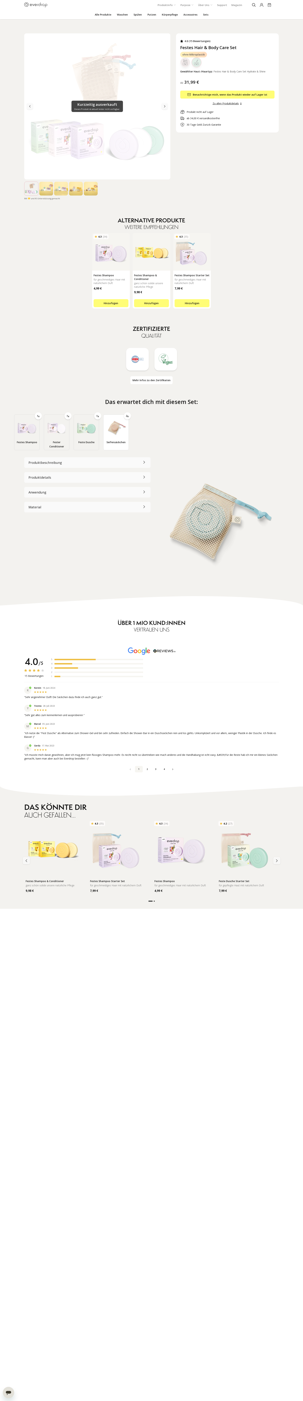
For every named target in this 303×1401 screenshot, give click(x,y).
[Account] (261, 5)
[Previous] (165, 106)
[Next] (30, 106)
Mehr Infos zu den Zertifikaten (151, 380)
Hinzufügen (111, 303)
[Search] (254, 5)
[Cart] (269, 5)
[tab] (27, 432)
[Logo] (35, 5)
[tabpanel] (151, 521)
